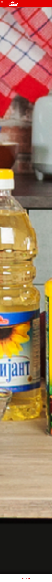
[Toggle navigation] (2, 2)
